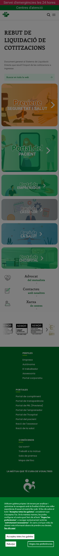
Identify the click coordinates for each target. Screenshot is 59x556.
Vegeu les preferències (40, 544)
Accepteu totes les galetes (20, 536)
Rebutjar (11, 544)
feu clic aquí (9, 528)
